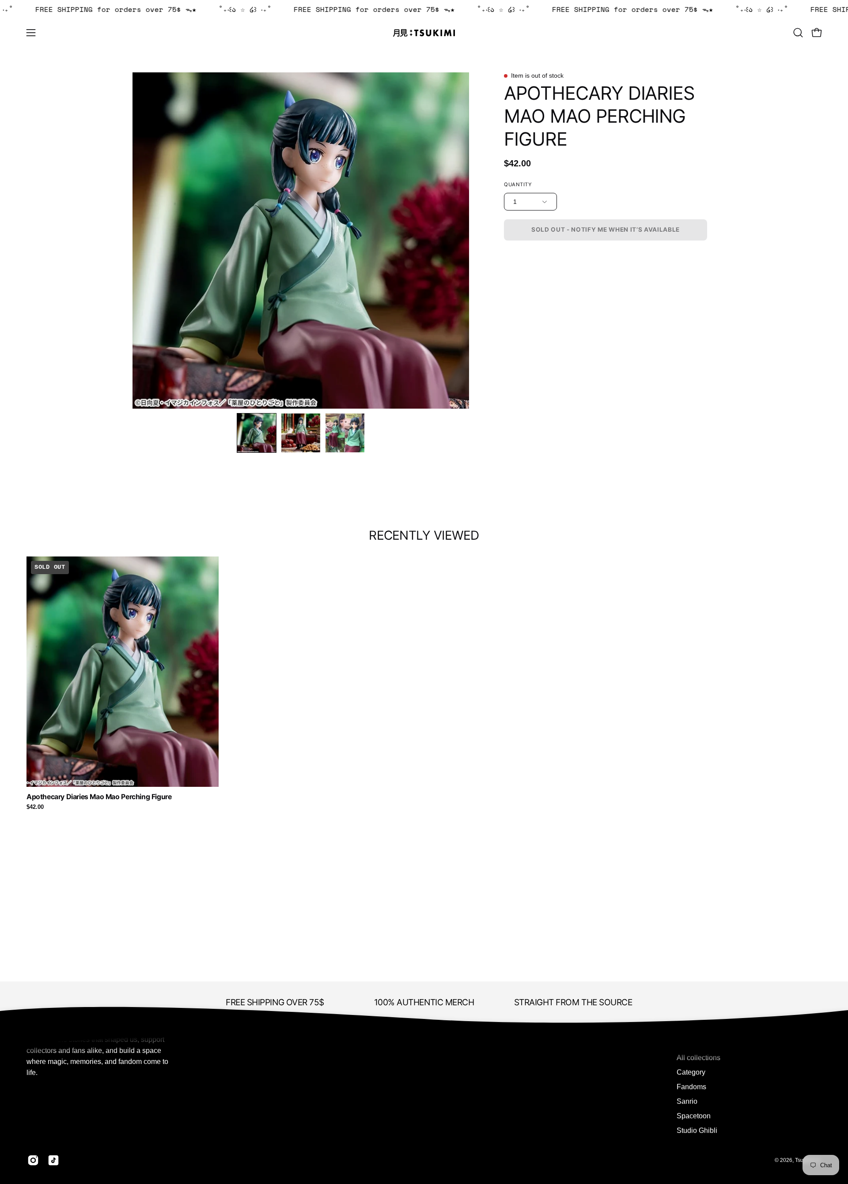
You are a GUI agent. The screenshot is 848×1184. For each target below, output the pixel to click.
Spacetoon (694, 1116)
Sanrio (687, 1101)
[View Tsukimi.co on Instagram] (33, 1160)
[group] (424, 683)
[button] (798, 32)
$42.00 (35, 807)
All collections (698, 1057)
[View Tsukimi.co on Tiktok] (53, 1160)
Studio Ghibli (697, 1130)
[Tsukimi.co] (424, 33)
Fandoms (691, 1086)
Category (691, 1072)
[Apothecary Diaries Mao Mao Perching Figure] (256, 433)
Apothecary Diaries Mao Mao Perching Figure (98, 797)
